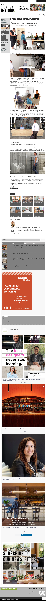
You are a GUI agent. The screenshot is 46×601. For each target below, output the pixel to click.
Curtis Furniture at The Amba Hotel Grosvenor (27, 203)
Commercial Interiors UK (22, 0)
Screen (2, 45)
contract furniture (3, 32)
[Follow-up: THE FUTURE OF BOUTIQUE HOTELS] (15, 199)
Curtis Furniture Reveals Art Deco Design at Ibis (27, 214)
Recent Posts (29, 243)
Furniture (3, 38)
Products (3, 51)
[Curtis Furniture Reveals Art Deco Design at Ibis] (27, 210)
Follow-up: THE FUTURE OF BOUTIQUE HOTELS (15, 203)
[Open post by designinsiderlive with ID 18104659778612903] (23, 455)
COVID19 (3, 35)
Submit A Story (6, 321)
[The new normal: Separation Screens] (5, 28)
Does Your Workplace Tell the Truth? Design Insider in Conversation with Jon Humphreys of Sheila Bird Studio (28, 246)
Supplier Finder (40, 0)
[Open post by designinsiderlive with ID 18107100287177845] (23, 405)
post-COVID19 (4, 42)
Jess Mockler (5, 22)
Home (2, 598)
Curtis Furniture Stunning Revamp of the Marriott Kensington (15, 215)
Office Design (4, 40)
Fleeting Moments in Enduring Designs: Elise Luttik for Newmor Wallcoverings (27, 265)
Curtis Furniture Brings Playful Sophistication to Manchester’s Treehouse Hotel (39, 215)
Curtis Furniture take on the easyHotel (39, 203)
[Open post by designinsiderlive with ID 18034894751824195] (23, 504)
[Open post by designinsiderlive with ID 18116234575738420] (23, 356)
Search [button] (44, 15)
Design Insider (32, 0)
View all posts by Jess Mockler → (18, 233)
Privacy (9, 598)
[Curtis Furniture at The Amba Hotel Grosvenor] (27, 199)
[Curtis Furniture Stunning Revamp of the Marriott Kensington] (15, 210)
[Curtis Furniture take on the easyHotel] (39, 199)
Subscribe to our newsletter (9, 589)
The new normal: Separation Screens (24, 19)
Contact (4, 323)
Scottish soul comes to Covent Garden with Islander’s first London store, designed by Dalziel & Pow (28, 252)
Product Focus (4, 49)
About (4, 318)
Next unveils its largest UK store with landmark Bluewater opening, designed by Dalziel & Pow (28, 259)
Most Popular (8, 243)
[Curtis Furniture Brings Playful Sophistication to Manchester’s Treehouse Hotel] (39, 210)
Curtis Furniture (32, 22)
